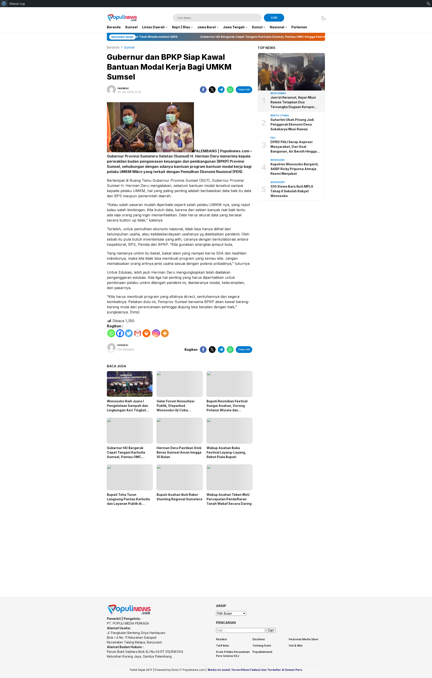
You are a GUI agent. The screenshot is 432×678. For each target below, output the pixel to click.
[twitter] (212, 89)
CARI (274, 17)
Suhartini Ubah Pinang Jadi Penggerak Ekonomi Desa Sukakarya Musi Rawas (292, 124)
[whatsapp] (230, 89)
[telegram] (221, 89)
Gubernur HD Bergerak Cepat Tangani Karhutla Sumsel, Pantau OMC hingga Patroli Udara (126, 454)
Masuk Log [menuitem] (17, 3)
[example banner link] (129, 614)
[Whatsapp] (111, 333)
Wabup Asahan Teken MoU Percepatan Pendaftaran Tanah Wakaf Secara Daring (229, 499)
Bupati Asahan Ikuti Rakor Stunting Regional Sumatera (179, 497)
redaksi (123, 88)
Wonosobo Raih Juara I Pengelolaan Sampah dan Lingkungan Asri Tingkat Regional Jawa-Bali (127, 408)
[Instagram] (156, 333)
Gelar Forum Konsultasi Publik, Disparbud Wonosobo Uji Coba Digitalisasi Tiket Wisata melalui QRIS (176, 410)
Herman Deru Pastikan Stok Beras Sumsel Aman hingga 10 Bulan (179, 452)
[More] (165, 333)
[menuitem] (4, 3)
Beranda (113, 47)
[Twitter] (129, 333)
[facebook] (203, 89)
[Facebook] (120, 333)
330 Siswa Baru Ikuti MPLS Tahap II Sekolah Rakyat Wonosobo (291, 191)
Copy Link (244, 89)
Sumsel (129, 47)
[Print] (146, 333)
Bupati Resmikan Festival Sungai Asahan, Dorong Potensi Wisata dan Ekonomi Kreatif (227, 408)
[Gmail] (138, 333)
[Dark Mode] (322, 18)
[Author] (111, 89)
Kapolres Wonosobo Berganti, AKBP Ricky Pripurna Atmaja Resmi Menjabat (294, 168)
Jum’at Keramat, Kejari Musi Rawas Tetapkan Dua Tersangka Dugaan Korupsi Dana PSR (293, 102)
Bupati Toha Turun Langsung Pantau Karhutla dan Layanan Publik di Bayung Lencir (128, 501)
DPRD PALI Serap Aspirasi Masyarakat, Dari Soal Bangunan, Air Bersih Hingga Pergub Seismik (293, 147)
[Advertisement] (179, 547)
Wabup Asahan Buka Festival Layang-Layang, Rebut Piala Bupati (226, 452)
